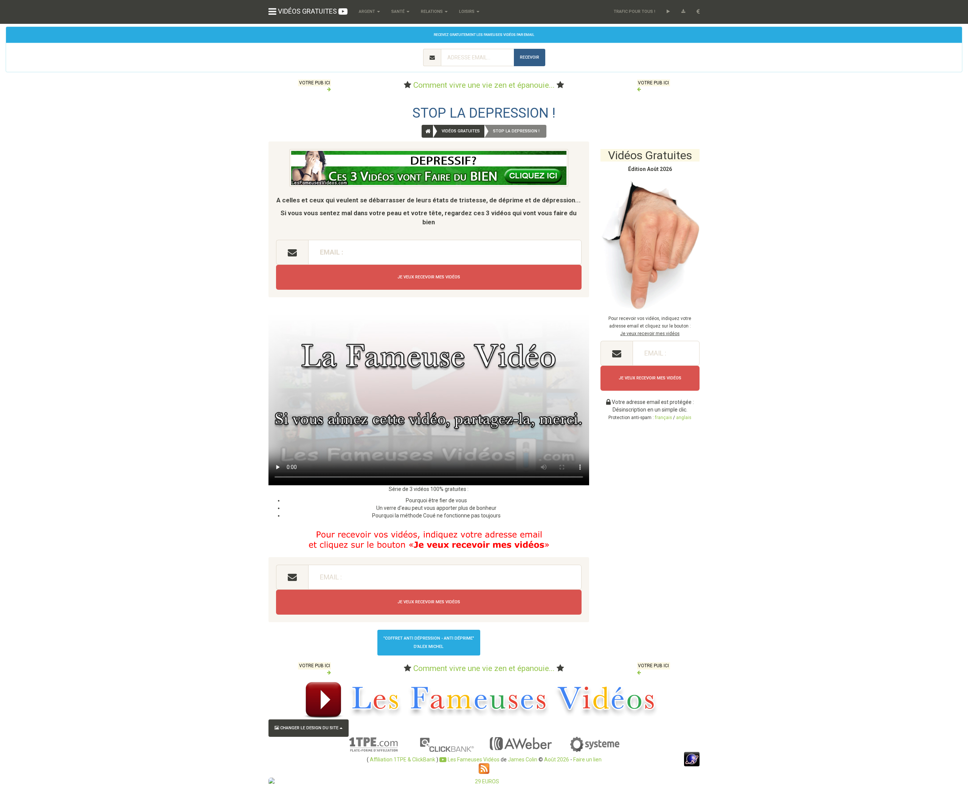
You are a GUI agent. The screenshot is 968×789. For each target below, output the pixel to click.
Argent (367, 11)
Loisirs (467, 11)
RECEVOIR (529, 57)
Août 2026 (556, 759)
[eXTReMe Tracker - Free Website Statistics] (692, 759)
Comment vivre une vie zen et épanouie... (484, 85)
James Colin (522, 759)
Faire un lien (587, 759)
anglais (683, 417)
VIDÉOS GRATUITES (307, 11)
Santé (398, 11)
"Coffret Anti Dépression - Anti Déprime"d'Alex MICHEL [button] (428, 642)
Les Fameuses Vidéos (473, 759)
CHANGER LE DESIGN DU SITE (309, 727)
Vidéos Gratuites (461, 131)
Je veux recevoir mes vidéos (428, 277)
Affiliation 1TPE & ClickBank (402, 759)
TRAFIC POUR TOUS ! (634, 11)
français (663, 417)
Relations (432, 11)
